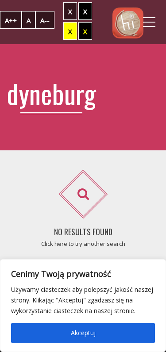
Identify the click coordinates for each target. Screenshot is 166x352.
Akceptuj (83, 333)
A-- (45, 20)
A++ (11, 20)
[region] (83, 305)
